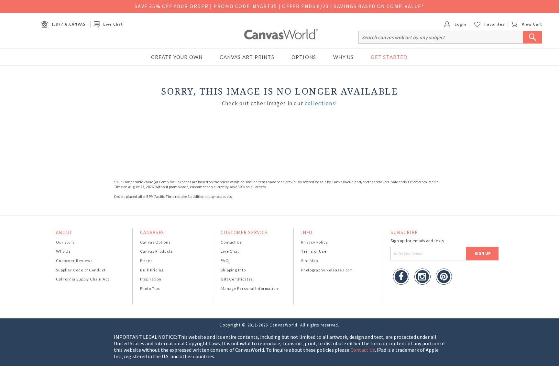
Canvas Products (156, 251)
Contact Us (231, 242)
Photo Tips (150, 288)
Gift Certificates (237, 279)
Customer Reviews (74, 260)
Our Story (65, 242)
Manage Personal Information (249, 288)
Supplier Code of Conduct (81, 270)
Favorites (494, 24)
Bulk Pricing (152, 270)
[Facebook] (401, 277)
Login (459, 24)
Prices (146, 260)
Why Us (343, 57)
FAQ (225, 260)
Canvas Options (155, 242)
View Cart (532, 24)
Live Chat (113, 24)
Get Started (389, 57)
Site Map (309, 260)
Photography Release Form (327, 270)
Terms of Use (314, 251)
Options (303, 57)
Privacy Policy (314, 242)
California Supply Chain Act (82, 279)
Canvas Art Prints (247, 57)
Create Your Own (177, 57)
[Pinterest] (443, 277)
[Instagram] (422, 277)
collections (320, 103)
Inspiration (150, 279)
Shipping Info (233, 270)
